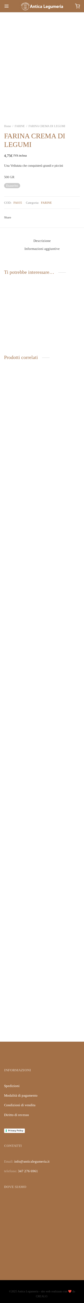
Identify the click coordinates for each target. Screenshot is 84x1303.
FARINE (20, 126)
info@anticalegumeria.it (32, 1161)
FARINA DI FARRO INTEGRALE (58, 339)
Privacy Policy (15, 1130)
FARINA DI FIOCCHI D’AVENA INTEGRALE (21, 339)
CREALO (41, 1296)
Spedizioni (12, 1086)
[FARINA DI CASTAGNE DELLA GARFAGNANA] (22, 533)
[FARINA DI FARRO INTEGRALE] (62, 313)
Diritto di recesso (16, 1115)
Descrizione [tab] (42, 241)
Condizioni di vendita (19, 1105)
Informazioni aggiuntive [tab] (42, 249)
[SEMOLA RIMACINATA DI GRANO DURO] (22, 865)
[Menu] (6, 6)
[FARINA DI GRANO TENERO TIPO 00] (62, 865)
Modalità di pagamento (21, 1095)
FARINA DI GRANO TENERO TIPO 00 (58, 1026)
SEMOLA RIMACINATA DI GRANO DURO (22, 1026)
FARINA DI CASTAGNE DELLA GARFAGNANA (21, 694)
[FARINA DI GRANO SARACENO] (62, 533)
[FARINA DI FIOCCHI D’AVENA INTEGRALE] (22, 313)
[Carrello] (77, 6)
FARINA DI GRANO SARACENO (58, 694)
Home (7, 126)
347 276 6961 (28, 1171)
